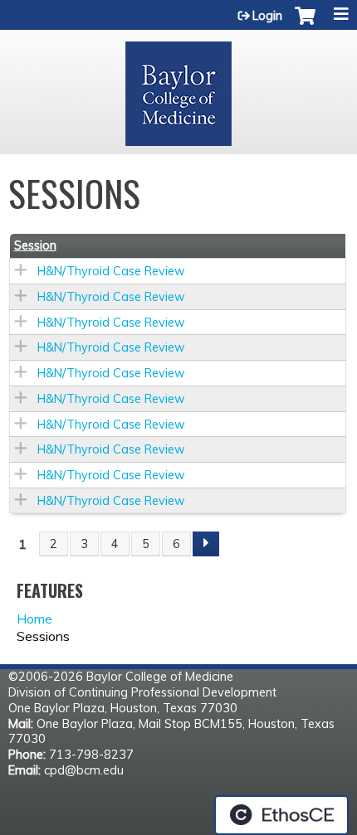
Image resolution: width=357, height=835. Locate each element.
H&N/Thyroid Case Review (111, 271)
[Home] (178, 88)
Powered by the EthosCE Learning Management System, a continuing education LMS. (281, 815)
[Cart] (305, 24)
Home (34, 618)
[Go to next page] (206, 544)
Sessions (43, 636)
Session (35, 245)
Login (267, 16)
